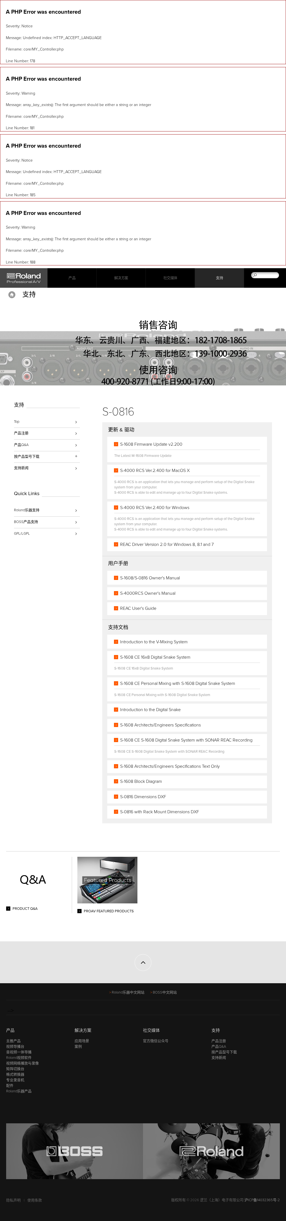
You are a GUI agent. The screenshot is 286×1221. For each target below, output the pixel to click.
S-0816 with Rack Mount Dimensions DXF (159, 812)
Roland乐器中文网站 (128, 992)
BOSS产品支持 (26, 522)
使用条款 (34, 1200)
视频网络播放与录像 (22, 1063)
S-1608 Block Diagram (141, 781)
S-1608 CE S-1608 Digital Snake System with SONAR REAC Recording (186, 740)
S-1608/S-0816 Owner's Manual (150, 578)
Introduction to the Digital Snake (150, 710)
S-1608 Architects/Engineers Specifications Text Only (170, 766)
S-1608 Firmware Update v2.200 (151, 444)
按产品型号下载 (224, 1052)
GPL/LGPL (22, 533)
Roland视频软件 (19, 1058)
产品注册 (21, 433)
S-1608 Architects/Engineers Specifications (160, 725)
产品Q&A (21, 445)
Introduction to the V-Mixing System (154, 642)
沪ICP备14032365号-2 (262, 1200)
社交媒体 (170, 278)
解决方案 (121, 278)
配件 (9, 1085)
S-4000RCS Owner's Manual (147, 593)
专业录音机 (15, 1080)
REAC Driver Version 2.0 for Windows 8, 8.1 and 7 (167, 544)
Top (16, 421)
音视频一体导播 (19, 1052)
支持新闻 (21, 468)
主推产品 (13, 1041)
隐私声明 (13, 1200)
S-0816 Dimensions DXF (143, 797)
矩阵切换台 (15, 1069)
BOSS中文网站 (165, 992)
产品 (10, 1030)
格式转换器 (15, 1074)
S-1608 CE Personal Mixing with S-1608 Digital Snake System (177, 683)
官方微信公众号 (155, 1041)
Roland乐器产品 (19, 1091)
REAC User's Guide (138, 608)
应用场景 (82, 1041)
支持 (219, 278)
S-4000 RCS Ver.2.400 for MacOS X (155, 470)
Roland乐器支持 (26, 510)
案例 (78, 1046)
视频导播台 (15, 1046)
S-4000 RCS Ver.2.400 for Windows (154, 507)
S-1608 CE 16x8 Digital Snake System (155, 657)
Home (12, 295)
